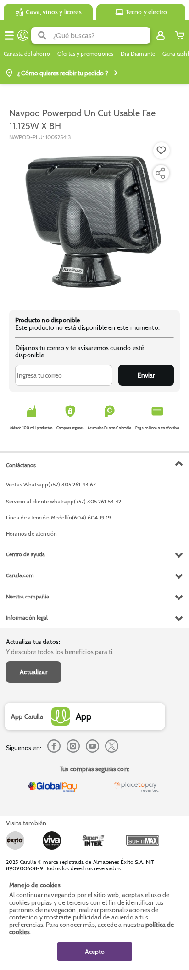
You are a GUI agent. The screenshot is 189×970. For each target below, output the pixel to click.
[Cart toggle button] (179, 35)
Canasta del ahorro (27, 54)
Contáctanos (21, 465)
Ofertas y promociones (85, 54)
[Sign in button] (160, 35)
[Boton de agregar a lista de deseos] (161, 150)
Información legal (27, 617)
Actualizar (33, 672)
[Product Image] (93, 221)
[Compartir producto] (160, 173)
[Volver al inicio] (22, 35)
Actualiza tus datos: (33, 641)
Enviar (146, 375)
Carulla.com (20, 575)
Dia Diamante (138, 54)
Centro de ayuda (25, 554)
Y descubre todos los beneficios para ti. (60, 651)
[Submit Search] (42, 35)
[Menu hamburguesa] (9, 35)
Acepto (95, 951)
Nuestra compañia (27, 596)
